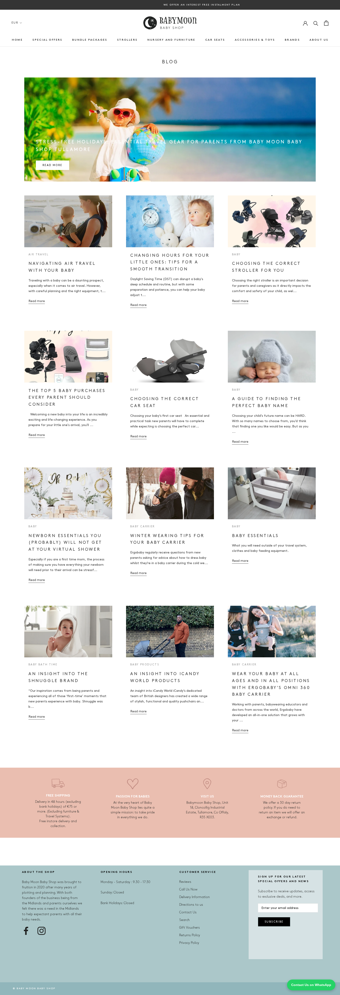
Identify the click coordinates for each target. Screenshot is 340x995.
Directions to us (191, 904)
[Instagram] (41, 931)
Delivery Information (194, 897)
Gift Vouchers (189, 927)
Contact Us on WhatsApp (311, 985)
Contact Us (188, 912)
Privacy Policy (189, 942)
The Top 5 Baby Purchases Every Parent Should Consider (66, 397)
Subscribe (274, 922)
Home (17, 40)
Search (184, 919)
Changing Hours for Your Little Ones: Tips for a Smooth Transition (170, 262)
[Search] (315, 23)
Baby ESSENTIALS (255, 536)
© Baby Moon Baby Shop (34, 988)
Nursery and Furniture (171, 40)
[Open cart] (326, 23)
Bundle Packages (89, 40)
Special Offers (47, 40)
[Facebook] (26, 931)
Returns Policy (189, 935)
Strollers (127, 40)
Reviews (185, 881)
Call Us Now (188, 889)
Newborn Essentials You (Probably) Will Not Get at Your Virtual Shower (65, 542)
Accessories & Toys (255, 40)
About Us (318, 40)
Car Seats (215, 40)
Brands (292, 40)
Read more (52, 165)
